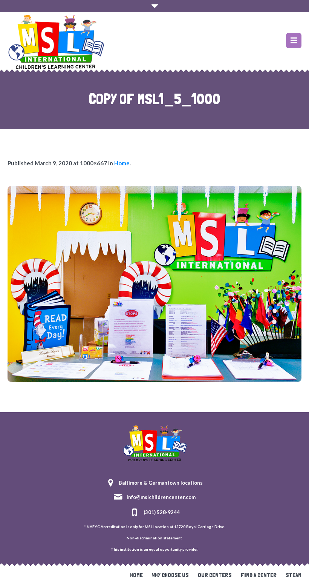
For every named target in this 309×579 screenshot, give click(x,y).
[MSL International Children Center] (154, 442)
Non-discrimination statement (155, 538)
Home (122, 163)
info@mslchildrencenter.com (161, 497)
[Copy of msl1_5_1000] (154, 284)
